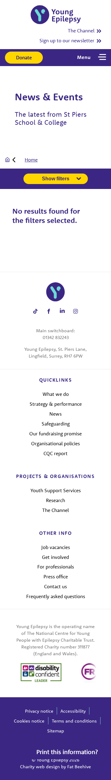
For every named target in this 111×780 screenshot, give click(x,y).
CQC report (55, 453)
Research (55, 500)
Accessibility (73, 711)
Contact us (55, 586)
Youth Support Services (56, 490)
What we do (56, 394)
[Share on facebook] (48, 311)
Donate (24, 57)
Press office (55, 576)
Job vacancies (55, 547)
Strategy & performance (56, 404)
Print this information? (67, 752)
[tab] (21, 159)
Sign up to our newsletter (66, 40)
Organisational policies (55, 443)
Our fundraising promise (55, 433)
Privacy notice (39, 711)
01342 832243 (56, 337)
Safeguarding (56, 424)
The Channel (81, 30)
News (55, 414)
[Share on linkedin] (62, 311)
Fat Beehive (79, 767)
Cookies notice (29, 721)
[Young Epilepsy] (56, 14)
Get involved (55, 557)
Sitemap (55, 731)
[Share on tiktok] (35, 311)
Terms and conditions (74, 721)
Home (31, 160)
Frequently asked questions (55, 596)
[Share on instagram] (75, 311)
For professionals (55, 567)
